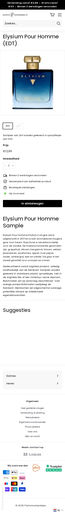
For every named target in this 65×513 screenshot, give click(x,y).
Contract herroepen (2, 499)
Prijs (6, 145)
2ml (8, 125)
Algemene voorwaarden (32, 422)
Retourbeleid (33, 417)
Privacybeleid (32, 426)
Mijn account (32, 436)
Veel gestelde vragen (32, 408)
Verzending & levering (32, 412)
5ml (18, 125)
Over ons (32, 431)
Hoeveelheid (11, 158)
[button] (58, 510)
